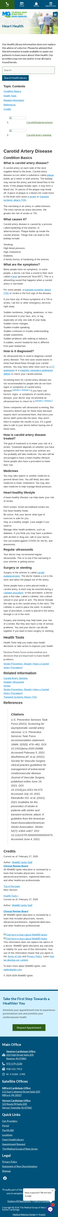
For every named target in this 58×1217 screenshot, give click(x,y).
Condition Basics (12, 91)
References (10, 104)
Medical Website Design (24, 1214)
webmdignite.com (13, 969)
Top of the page (12, 886)
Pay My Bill (8, 1130)
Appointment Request (13, 1144)
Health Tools (10, 96)
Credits (7, 109)
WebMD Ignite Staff (22, 905)
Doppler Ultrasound (14, 682)
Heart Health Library (13, 1139)
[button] (55, 14)
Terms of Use (14, 956)
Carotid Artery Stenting (15, 678)
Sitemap (6, 1171)
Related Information (14, 100)
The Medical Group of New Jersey (20, 1148)
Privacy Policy (34, 956)
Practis (42, 1214)
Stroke (7, 686)
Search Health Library (15, 77)
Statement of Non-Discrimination (19, 1166)
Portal (5, 1125)
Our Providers (9, 1121)
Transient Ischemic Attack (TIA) (20, 697)
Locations (7, 1135)
